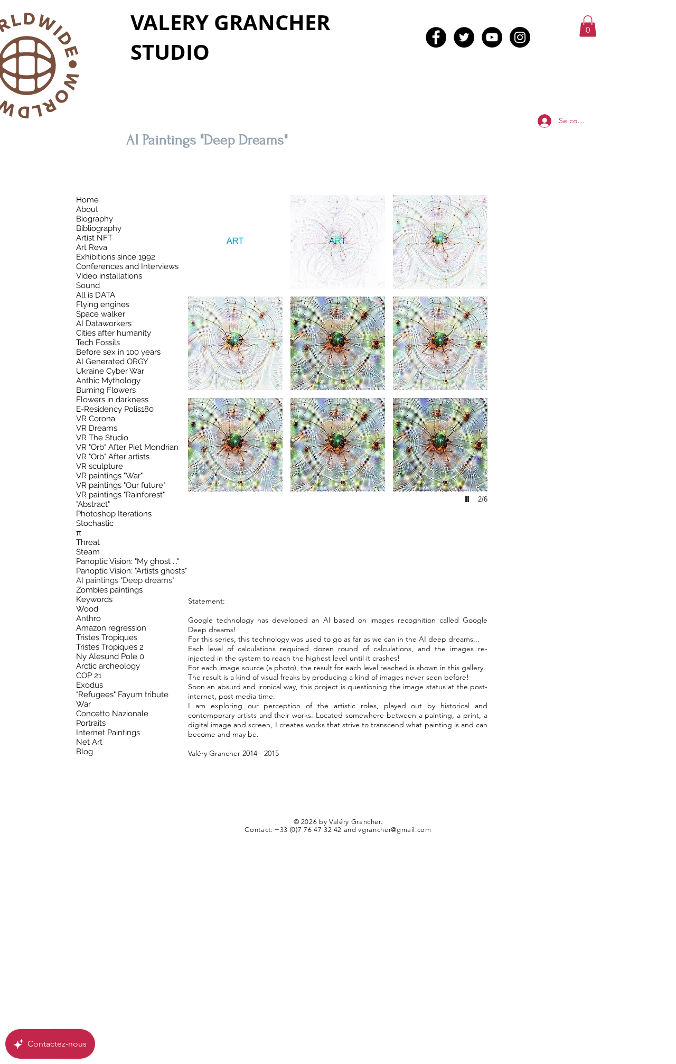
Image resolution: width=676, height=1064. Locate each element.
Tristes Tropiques (106, 637)
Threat (88, 542)
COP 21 (88, 675)
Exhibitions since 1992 (115, 257)
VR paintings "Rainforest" (120, 494)
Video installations (109, 276)
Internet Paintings (108, 732)
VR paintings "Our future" (120, 485)
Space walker (100, 314)
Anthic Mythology (108, 380)
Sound (88, 285)
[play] (468, 499)
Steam (88, 552)
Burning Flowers (106, 390)
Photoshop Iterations (114, 514)
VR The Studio (102, 437)
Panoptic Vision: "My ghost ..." (127, 561)
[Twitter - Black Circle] (464, 37)
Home (87, 200)
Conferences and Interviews (127, 266)
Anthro (88, 618)
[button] (588, 26)
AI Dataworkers (104, 323)
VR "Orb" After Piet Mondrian (127, 447)
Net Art (89, 742)
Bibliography (98, 228)
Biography (94, 219)
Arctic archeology (108, 666)
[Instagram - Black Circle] (520, 37)
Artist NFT (94, 238)
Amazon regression (111, 628)
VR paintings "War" (109, 475)
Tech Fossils (98, 342)
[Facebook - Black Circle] (436, 37)
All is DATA (95, 295)
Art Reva (91, 247)
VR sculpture (99, 466)
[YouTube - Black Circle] (492, 37)
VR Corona (95, 418)
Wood (87, 609)
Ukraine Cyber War (110, 371)
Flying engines (102, 304)
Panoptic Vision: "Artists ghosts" (131, 571)
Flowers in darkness (112, 399)
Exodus (89, 685)
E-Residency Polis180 (115, 409)
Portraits (91, 723)
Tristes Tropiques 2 (110, 647)
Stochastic (95, 523)
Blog (84, 751)
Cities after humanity (113, 333)
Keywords (94, 599)
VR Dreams (96, 428)
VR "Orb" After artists (112, 456)
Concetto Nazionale (112, 713)
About (87, 209)
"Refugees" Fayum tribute (122, 694)
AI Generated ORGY (112, 361)
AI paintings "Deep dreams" (125, 580)
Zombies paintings (109, 590)
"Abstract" (93, 504)
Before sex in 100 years (118, 352)
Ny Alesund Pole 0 (110, 656)
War (83, 704)
